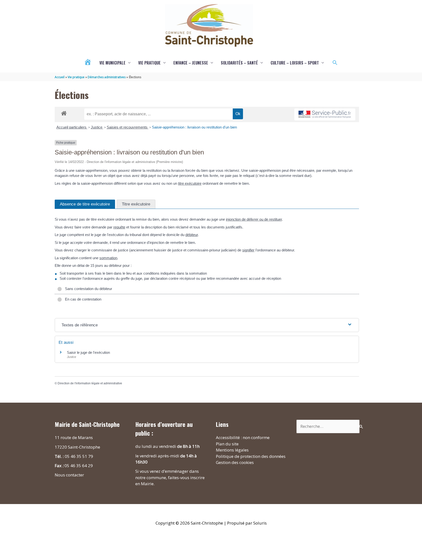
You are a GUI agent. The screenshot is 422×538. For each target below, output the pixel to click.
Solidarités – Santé (239, 63)
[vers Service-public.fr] (324, 114)
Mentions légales (232, 450)
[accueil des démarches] (63, 112)
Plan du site (227, 444)
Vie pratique (149, 63)
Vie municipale (112, 63)
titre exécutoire (189, 183)
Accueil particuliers (71, 127)
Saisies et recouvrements (127, 127)
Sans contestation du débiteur (87, 289)
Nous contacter (69, 475)
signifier (248, 250)
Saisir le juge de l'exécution (88, 352)
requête (119, 227)
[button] (335, 63)
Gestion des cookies (235, 462)
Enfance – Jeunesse (190, 63)
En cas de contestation (82, 299)
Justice (97, 127)
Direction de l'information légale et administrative (90, 383)
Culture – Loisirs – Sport (295, 63)
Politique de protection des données (250, 456)
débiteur (191, 235)
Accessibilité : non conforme (243, 437)
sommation (108, 258)
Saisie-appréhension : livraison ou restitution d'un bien (194, 127)
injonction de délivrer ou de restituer (254, 219)
